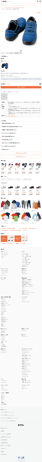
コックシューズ (24, 336)
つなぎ (23, 287)
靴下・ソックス (24, 388)
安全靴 (13, 115)
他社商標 (2, 451)
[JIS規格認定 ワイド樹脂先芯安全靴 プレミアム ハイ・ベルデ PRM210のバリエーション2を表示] (16, 190)
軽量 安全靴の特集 (32, 228)
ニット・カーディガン (25, 264)
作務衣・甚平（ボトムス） (26, 382)
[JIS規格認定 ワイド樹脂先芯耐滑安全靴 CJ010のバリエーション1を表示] (8, 190)
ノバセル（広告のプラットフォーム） (8, 412)
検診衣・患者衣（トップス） (26, 355)
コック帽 (2, 344)
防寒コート (3, 298)
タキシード (3, 256)
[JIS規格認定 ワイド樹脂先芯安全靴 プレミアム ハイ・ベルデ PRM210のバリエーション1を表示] (15, 190)
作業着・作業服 (10, 116)
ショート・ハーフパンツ (26, 301)
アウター (2, 251)
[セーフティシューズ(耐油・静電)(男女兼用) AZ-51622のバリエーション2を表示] (23, 169)
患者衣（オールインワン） (26, 363)
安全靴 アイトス (4, 179)
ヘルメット (3, 316)
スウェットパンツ (4, 275)
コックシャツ (3, 330)
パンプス (23, 386)
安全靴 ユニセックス (11, 179)
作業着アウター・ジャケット (26, 281)
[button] (39, 12)
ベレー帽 (2, 339)
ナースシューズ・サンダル (26, 371)
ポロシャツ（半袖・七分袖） (26, 256)
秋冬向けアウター (4, 317)
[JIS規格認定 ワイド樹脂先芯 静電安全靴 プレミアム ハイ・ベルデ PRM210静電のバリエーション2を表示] (2, 190)
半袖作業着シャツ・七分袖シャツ (27, 284)
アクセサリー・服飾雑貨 (5, 392)
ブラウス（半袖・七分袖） (26, 262)
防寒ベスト (3, 325)
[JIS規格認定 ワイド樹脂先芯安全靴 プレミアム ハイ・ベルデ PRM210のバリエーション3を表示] (18, 190)
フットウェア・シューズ (26, 385)
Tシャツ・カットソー (25, 253)
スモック (23, 289)
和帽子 (2, 342)
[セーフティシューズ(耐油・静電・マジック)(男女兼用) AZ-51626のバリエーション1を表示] (29, 169)
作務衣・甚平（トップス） (26, 380)
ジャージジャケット (4, 380)
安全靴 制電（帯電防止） (28, 179)
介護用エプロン (24, 366)
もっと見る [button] (24, 230)
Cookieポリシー (4, 448)
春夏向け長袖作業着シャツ (26, 282)
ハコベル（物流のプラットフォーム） (8, 415)
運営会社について (4, 428)
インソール (3, 322)
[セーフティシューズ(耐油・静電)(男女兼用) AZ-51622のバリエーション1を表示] (22, 169)
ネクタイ (2, 399)
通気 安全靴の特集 (5, 230)
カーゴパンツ (3, 306)
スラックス (24, 298)
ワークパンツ (3, 308)
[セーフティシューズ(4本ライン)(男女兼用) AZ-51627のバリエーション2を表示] (37, 169)
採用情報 (2, 431)
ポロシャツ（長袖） (25, 254)
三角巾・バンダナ (4, 341)
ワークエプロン (3, 311)
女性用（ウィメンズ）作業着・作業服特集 (8, 228)
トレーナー (3, 273)
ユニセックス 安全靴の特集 (22, 228)
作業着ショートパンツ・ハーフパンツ (28, 292)
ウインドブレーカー (4, 253)
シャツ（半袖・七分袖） (26, 259)
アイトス (9, 115)
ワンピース (3, 388)
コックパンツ (24, 330)
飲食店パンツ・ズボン (25, 328)
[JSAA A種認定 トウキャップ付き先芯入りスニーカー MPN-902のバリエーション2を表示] (38, 190)
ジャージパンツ (3, 382)
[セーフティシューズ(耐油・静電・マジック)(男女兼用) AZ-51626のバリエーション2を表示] (30, 169)
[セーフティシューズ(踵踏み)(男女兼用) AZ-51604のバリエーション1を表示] (8, 169)
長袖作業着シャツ (4, 321)
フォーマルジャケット (4, 254)
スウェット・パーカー (4, 268)
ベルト (2, 400)
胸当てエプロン (24, 270)
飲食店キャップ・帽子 (4, 334)
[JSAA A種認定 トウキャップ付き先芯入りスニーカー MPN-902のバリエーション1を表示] (36, 190)
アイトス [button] (2, 54)
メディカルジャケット (25, 352)
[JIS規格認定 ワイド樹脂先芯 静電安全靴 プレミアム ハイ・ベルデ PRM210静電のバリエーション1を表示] (1, 190)
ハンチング (3, 336)
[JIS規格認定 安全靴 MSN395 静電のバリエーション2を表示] (23, 190)
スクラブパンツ (3, 352)
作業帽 (2, 324)
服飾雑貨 (2, 402)
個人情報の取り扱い (4, 442)
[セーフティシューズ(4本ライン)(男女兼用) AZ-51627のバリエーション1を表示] (36, 169)
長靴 (2, 314)
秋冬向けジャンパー (4, 303)
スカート (2, 386)
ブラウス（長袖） (25, 261)
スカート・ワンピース (4, 385)
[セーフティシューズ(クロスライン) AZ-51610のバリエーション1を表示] (15, 169)
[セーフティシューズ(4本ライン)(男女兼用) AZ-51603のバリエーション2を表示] (3, 169)
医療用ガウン (24, 361)
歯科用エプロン (24, 368)
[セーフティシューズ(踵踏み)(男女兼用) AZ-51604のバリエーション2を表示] (10, 169)
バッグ (2, 394)
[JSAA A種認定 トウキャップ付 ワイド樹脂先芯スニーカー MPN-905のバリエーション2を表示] (30, 190)
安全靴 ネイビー (19, 179)
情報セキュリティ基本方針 (6, 445)
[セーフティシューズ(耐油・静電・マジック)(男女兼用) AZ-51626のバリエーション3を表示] (32, 169)
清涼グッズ (3, 397)
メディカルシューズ (25, 369)
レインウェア (3, 300)
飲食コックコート (4, 328)
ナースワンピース (25, 374)
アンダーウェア (3, 309)
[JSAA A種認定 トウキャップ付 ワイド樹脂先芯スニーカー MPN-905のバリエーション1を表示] (29, 190)
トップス (23, 251)
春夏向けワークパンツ (25, 294)
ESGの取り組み (4, 454)
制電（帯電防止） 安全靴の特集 (15, 230)
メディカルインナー (25, 376)
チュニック (24, 353)
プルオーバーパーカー (4, 270)
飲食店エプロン (24, 268)
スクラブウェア (3, 350)
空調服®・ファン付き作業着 (26, 279)
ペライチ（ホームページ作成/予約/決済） (8, 420)
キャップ (2, 279)
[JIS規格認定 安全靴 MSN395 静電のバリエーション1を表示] (22, 190)
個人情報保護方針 (4, 439)
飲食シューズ (24, 334)
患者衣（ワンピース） (25, 360)
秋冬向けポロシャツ (4, 319)
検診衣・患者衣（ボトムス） (26, 358)
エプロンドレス (24, 273)
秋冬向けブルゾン (4, 301)
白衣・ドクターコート (25, 350)
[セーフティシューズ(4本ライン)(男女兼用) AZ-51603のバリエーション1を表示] (1, 169)
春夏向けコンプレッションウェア (27, 286)
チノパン (23, 300)
